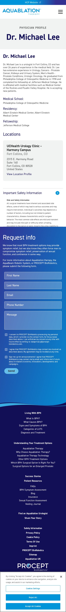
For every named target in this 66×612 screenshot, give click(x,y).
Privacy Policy (33, 532)
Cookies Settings (33, 588)
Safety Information (33, 528)
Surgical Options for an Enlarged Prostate (33, 466)
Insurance (33, 497)
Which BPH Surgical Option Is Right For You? (33, 462)
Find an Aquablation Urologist (33, 513)
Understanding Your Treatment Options (33, 443)
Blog (33, 493)
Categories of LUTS (33, 429)
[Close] (61, 576)
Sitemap (33, 554)
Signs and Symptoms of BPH (33, 425)
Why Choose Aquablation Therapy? (33, 452)
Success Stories (33, 476)
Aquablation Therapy (33, 448)
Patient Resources (33, 481)
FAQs (32, 486)
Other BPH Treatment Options (33, 459)
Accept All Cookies (33, 606)
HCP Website (31, 2)
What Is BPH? (33, 418)
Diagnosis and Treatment (33, 432)
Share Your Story (33, 518)
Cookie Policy (33, 537)
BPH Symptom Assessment (33, 489)
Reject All (33, 597)
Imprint (33, 546)
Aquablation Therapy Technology (33, 455)
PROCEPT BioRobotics (33, 550)
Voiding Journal (33, 504)
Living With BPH (33, 413)
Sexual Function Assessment (33, 500)
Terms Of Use (33, 541)
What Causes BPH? (33, 422)
